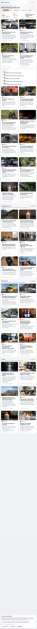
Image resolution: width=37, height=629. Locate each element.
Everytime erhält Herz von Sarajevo (8, 99)
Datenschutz (8, 624)
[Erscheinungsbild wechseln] (35, 2)
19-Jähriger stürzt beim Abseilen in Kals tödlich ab (8, 193)
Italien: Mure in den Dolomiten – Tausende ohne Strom (9, 221)
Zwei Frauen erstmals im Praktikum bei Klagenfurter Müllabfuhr (26, 347)
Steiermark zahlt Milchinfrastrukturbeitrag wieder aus (26, 245)
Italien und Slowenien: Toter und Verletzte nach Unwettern (27, 221)
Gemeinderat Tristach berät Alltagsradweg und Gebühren (9, 245)
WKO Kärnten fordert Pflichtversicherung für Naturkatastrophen (25, 322)
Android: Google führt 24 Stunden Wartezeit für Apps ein (9, 270)
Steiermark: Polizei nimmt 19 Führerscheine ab (9, 33)
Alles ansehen (32, 206)
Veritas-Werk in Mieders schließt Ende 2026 (25, 297)
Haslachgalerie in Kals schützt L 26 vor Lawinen (9, 147)
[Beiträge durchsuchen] (30, 2)
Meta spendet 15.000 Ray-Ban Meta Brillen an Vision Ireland (27, 399)
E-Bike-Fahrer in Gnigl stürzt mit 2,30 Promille (26, 33)
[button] (6, 15)
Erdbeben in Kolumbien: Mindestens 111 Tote (25, 424)
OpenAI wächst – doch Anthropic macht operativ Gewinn (8, 374)
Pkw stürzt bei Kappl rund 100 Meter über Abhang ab (27, 170)
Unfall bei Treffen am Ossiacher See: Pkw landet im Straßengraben (27, 122)
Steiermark (30, 10)
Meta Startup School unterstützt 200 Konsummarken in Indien (8, 347)
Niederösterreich (16, 10)
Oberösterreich (23, 10)
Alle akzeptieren (5, 626)
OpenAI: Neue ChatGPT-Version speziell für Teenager (27, 373)
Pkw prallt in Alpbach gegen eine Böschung (26, 193)
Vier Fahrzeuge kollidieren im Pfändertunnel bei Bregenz (27, 147)
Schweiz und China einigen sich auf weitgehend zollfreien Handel (27, 269)
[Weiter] (35, 10)
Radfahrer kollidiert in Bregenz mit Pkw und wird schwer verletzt (9, 171)
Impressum (13, 624)
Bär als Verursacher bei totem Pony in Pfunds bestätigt (9, 123)
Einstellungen (19, 626)
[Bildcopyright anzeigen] (34, 118)
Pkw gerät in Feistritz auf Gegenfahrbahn (8, 56)
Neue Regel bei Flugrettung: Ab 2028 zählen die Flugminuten (9, 297)
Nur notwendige (12, 626)
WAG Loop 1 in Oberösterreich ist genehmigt (9, 322)
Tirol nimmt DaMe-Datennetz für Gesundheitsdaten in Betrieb (27, 57)
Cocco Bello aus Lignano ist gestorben (8, 424)
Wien (11, 10)
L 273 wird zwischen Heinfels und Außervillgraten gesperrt (27, 99)
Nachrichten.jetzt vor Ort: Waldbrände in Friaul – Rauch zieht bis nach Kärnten (9, 398)
